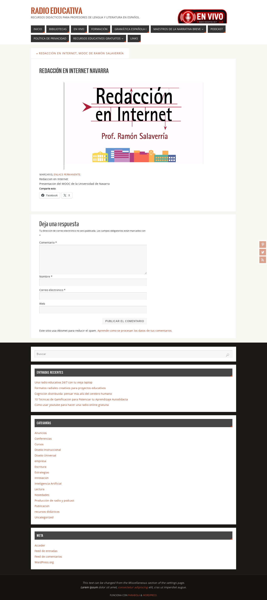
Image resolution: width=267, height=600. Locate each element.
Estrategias (42, 472)
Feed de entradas (46, 551)
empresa (40, 461)
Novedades (42, 495)
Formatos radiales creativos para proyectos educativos (70, 388)
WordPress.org (44, 562)
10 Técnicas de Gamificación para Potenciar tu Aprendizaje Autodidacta (81, 399)
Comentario (48, 242)
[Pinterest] (262, 244)
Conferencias (43, 438)
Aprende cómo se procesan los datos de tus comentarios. (135, 330)
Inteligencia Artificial (48, 483)
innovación (42, 478)
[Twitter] (262, 252)
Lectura (39, 489)
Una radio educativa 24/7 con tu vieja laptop (63, 382)
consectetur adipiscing (133, 587)
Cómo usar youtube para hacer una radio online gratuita (72, 405)
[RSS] (262, 259)
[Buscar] (227, 355)
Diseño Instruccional (48, 450)
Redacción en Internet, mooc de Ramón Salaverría (80, 53)
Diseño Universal (45, 455)
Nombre (45, 276)
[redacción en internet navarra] (133, 123)
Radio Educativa (56, 11)
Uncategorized (44, 517)
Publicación (42, 506)
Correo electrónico (52, 290)
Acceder (40, 545)
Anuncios (41, 433)
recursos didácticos (47, 511)
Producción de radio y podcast (54, 500)
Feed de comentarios (48, 556)
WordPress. (150, 595)
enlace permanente (67, 174)
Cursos (39, 444)
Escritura (40, 467)
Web (42, 303)
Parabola (134, 595)
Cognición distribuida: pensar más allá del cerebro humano (73, 394)
